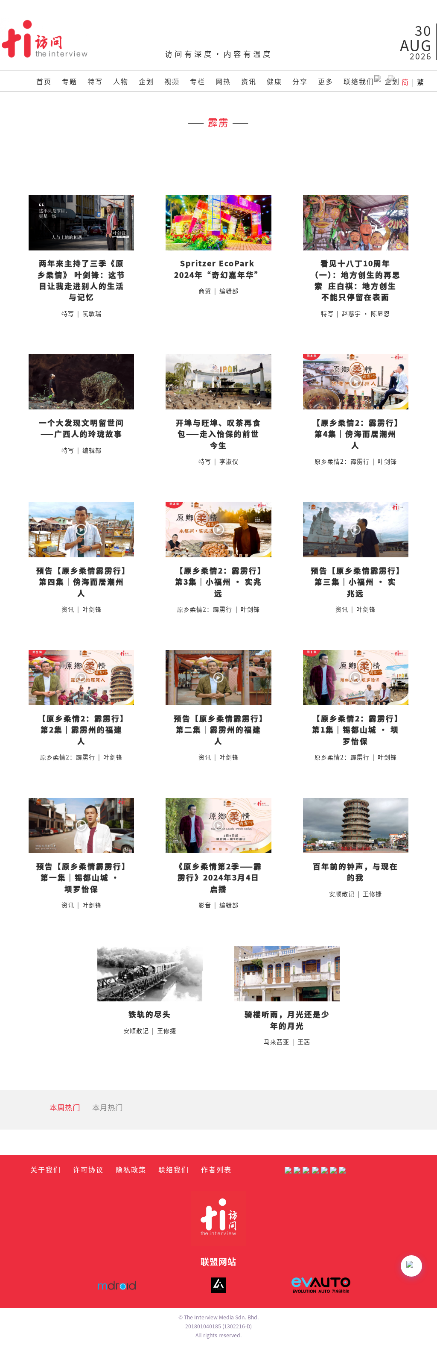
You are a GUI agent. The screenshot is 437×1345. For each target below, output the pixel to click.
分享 (300, 81)
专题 (69, 81)
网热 (223, 81)
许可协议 (88, 1169)
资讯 (248, 81)
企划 (146, 81)
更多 (325, 81)
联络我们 (359, 81)
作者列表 (216, 1169)
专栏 (197, 81)
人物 (120, 81)
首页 (44, 81)
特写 (95, 81)
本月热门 (107, 1107)
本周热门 (65, 1107)
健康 (274, 81)
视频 (172, 81)
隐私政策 (131, 1169)
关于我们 (45, 1169)
